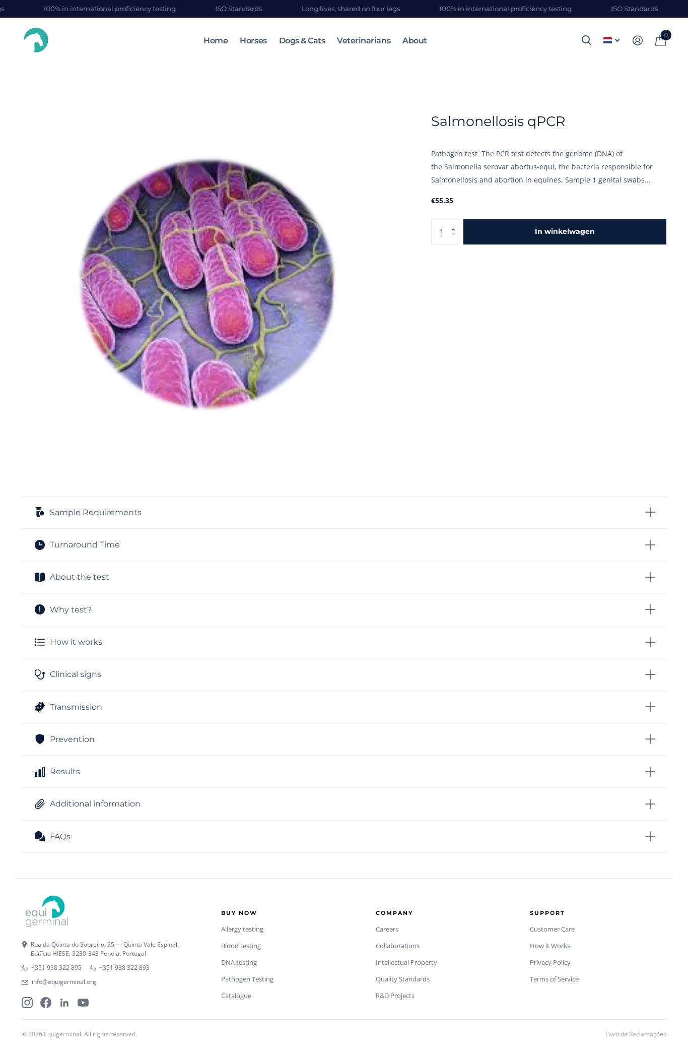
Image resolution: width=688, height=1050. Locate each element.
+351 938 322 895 (56, 967)
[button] (455, 222)
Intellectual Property (406, 962)
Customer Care (552, 929)
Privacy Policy (550, 962)
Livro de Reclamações (635, 1034)
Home (215, 40)
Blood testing (241, 945)
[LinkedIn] (64, 1002)
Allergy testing (242, 929)
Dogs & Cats (302, 40)
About (414, 40)
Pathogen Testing (247, 978)
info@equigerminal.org (64, 981)
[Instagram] (27, 1002)
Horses (253, 40)
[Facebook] (45, 1002)
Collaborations (398, 945)
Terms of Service (554, 978)
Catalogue (236, 995)
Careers (387, 929)
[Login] (637, 40)
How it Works (550, 945)
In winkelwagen (565, 231)
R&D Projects (395, 995)
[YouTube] (83, 1002)
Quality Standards (403, 978)
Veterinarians (363, 40)
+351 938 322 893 (124, 967)
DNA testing (239, 962)
